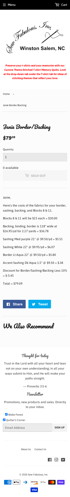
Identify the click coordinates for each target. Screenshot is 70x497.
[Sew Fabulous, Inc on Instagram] (56, 460)
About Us (26, 449)
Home (6, 93)
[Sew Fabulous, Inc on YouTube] (63, 460)
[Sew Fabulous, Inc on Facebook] (50, 460)
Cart (63, 4)
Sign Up (60, 427)
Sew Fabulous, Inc (38, 474)
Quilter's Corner (15, 420)
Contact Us (40, 449)
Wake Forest (15, 414)
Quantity (8, 149)
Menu (12, 4)
